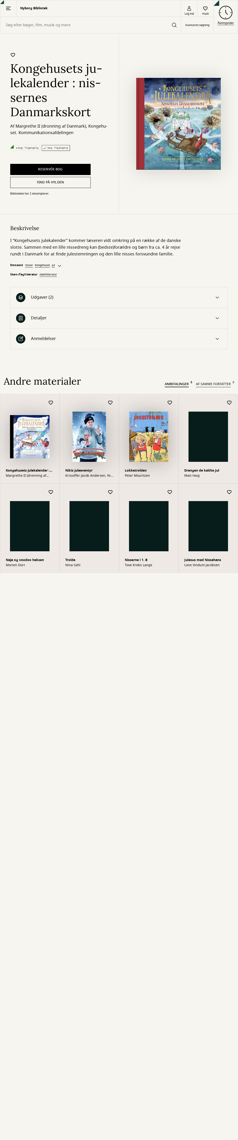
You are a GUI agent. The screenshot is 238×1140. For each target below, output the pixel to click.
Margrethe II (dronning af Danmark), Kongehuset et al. (28, 476)
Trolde (70, 560)
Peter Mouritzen (137, 476)
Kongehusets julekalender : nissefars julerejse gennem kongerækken (28, 471)
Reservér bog (50, 169)
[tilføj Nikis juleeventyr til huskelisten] (110, 403)
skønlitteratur (48, 274)
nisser (29, 265)
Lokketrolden (136, 470)
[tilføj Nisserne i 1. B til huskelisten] (170, 492)
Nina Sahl (72, 565)
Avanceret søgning (197, 25)
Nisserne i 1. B (136, 560)
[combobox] (90, 25)
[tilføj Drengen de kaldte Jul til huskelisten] (229, 403)
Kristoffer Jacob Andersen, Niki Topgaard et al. (89, 476)
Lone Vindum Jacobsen (202, 565)
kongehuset (42, 265)
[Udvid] (59, 266)
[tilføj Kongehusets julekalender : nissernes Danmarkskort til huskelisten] (13, 55)
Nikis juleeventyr (79, 470)
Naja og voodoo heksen (25, 560)
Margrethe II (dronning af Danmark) (51, 126)
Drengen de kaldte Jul (201, 470)
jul (53, 265)
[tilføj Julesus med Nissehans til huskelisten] (229, 492)
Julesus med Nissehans (202, 560)
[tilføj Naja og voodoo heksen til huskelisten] (51, 492)
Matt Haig (192, 476)
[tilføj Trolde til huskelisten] (110, 492)
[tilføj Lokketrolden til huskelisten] (170, 403)
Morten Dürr (15, 565)
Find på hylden (50, 182)
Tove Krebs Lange (138, 565)
